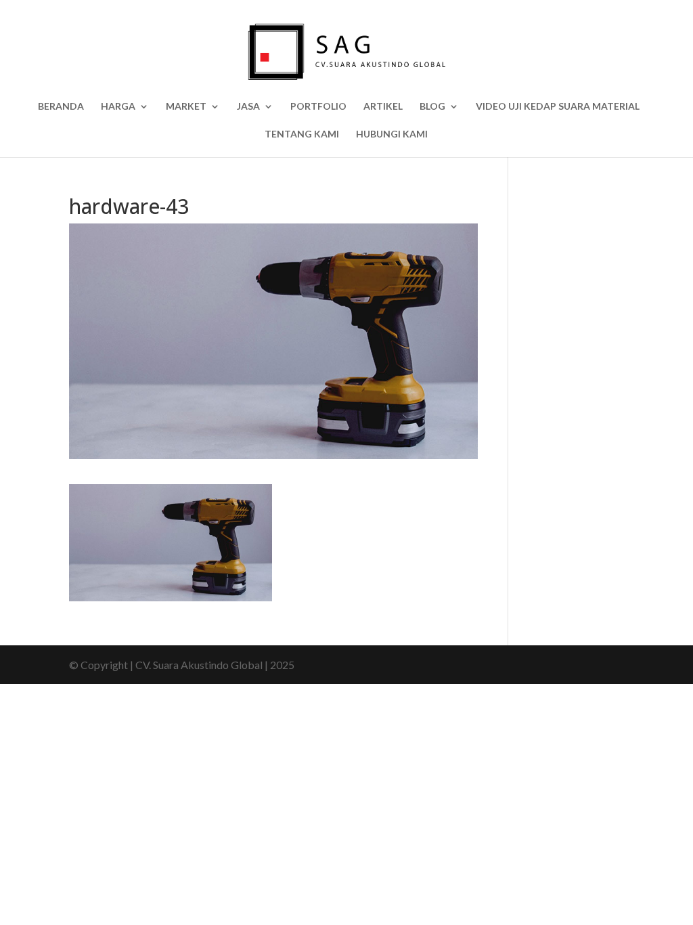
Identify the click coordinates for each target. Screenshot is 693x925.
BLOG (432, 107)
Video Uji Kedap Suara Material (558, 107)
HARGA (118, 107)
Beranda (61, 107)
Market (186, 107)
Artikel (383, 107)
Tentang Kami (302, 134)
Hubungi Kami (392, 134)
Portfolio (318, 107)
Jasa (248, 107)
